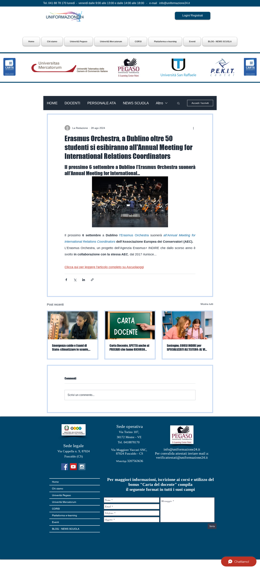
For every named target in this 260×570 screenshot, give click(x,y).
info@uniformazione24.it (174, 3)
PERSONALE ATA (101, 103)
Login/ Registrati (192, 15)
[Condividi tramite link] (92, 279)
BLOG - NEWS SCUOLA (65, 528)
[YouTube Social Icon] (73, 466)
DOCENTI (72, 103)
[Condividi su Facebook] (66, 279)
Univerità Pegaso (61, 495)
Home (55, 481)
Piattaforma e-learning (64, 515)
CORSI (56, 508)
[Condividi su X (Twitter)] (75, 279)
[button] (78, 41)
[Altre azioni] (193, 128)
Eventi (55, 522)
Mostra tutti (207, 304)
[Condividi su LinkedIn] (83, 279)
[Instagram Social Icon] (82, 466)
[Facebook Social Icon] (64, 466)
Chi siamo (57, 488)
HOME (52, 103)
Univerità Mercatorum (64, 502)
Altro (159, 103)
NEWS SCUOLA (136, 103)
